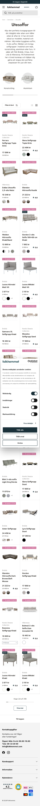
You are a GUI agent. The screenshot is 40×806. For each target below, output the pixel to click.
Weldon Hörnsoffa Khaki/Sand (7, 237)
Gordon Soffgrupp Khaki (29, 574)
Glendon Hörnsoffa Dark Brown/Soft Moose (9, 577)
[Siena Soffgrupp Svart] (30, 463)
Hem (3, 20)
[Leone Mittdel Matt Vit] (30, 268)
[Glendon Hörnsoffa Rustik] (30, 171)
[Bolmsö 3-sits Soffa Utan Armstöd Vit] (30, 609)
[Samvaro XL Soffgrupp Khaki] (10, 315)
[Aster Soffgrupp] (10, 512)
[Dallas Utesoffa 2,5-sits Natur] (10, 171)
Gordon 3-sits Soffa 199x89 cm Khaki (29, 237)
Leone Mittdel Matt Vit (28, 285)
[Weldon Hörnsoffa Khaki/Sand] (10, 218)
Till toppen (20, 719)
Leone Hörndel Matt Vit (8, 285)
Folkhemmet (11, 800)
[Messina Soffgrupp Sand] (30, 315)
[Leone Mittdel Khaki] (30, 659)
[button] (36, 7)
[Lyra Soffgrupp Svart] (30, 512)
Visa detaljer (28, 423)
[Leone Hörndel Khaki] (10, 659)
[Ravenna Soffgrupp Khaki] (10, 609)
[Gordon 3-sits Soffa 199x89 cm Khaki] (30, 218)
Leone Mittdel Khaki (28, 676)
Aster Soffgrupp (9, 529)
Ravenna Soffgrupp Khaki (9, 629)
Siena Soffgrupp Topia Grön (29, 141)
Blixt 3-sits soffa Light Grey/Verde (9, 480)
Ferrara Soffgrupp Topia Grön (9, 143)
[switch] (34, 400)
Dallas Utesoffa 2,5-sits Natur (8, 188)
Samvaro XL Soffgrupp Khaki (9, 332)
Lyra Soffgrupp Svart (28, 530)
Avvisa (20, 443)
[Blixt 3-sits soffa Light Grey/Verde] (10, 463)
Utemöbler (10, 20)
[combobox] (20, 12)
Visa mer (20, 708)
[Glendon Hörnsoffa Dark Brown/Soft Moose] (10, 557)
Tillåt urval (20, 436)
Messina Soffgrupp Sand (29, 335)
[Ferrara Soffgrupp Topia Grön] (10, 122)
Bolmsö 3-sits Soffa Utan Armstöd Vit (28, 628)
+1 (12, 298)
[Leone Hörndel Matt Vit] (10, 268)
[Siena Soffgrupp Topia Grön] (30, 122)
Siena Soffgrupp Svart (29, 483)
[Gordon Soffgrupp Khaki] (30, 557)
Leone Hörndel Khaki (8, 676)
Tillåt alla (20, 430)
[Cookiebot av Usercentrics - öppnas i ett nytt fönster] (28, 361)
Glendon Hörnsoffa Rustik (29, 188)
